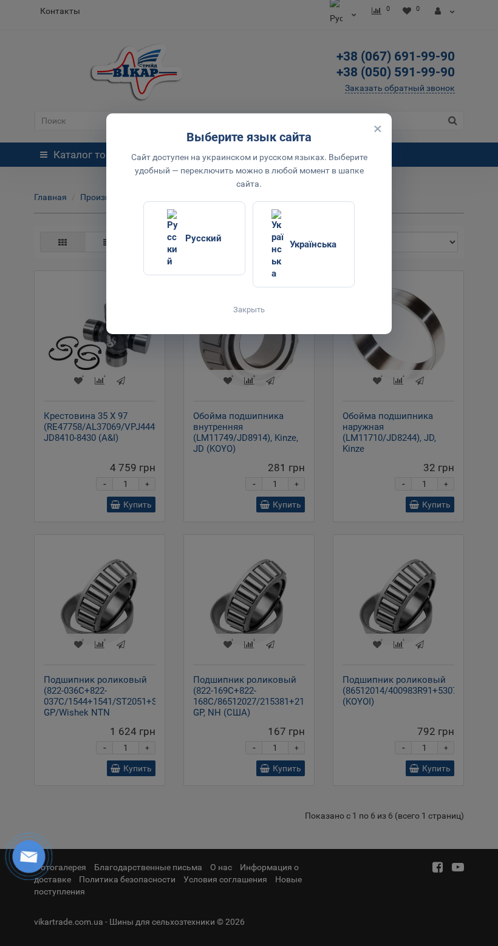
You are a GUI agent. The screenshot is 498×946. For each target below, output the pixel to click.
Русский (203, 238)
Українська (313, 244)
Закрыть (249, 309)
